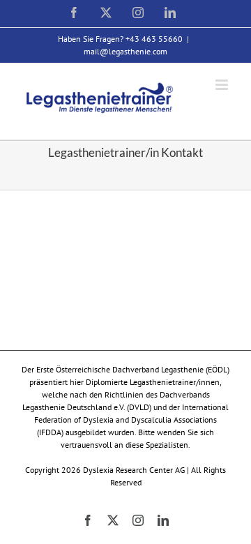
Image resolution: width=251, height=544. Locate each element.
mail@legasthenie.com (125, 51)
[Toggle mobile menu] (222, 84)
